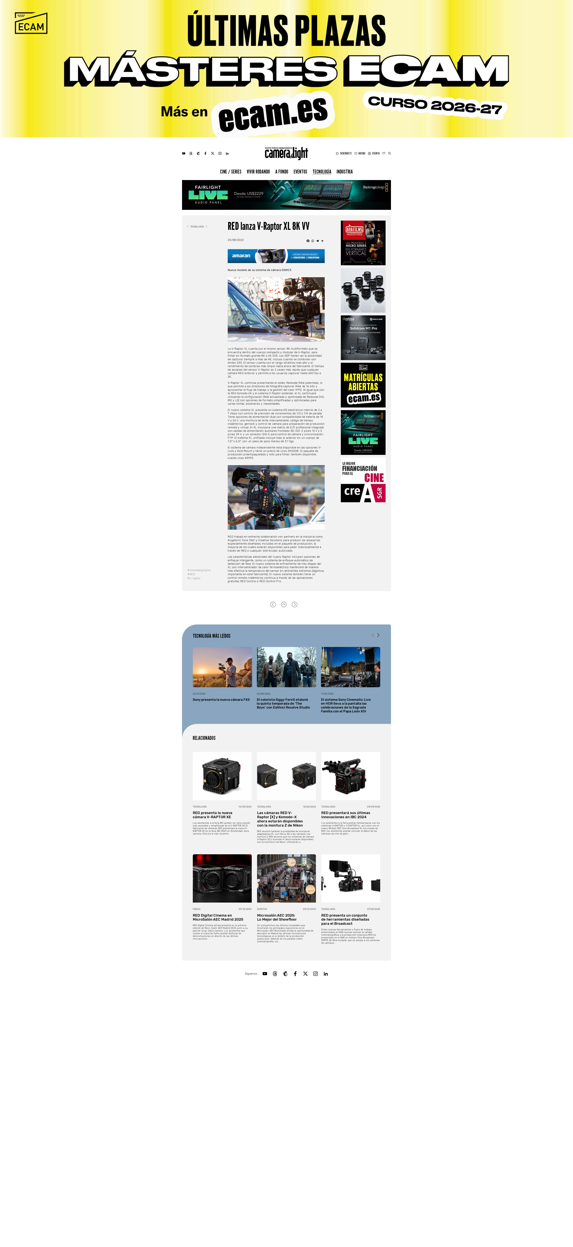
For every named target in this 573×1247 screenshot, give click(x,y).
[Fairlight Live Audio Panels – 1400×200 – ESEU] (286, 195)
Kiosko (362, 153)
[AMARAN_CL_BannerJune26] (276, 256)
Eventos (300, 171)
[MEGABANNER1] (286, 68)
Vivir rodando (258, 171)
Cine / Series (230, 171)
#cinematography (199, 570)
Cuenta (376, 153)
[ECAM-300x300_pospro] (363, 385)
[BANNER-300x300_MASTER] (363, 243)
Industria (345, 171)
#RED (191, 574)
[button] (378, 635)
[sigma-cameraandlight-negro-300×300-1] (363, 290)
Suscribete (346, 153)
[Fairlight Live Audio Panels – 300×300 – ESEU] (363, 432)
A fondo (281, 171)
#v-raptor (194, 578)
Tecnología (322, 171)
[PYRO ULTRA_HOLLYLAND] (363, 337)
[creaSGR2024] (363, 480)
